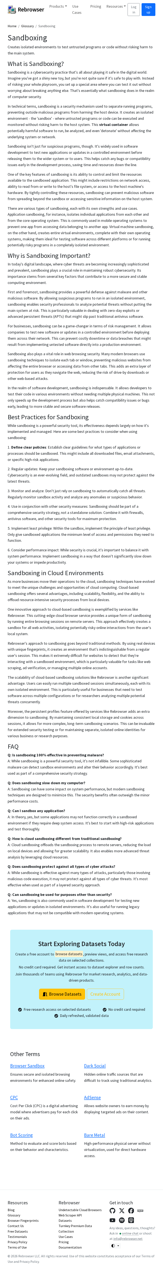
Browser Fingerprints (23, 1221)
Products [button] (56, 6)
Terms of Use (17, 1247)
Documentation (70, 1247)
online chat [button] (130, 1233)
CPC (14, 1097)
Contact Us (16, 1226)
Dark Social (95, 1066)
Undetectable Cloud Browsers (80, 1210)
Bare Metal (94, 1135)
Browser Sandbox (27, 1066)
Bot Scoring (21, 1135)
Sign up (148, 9)
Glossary (27, 26)
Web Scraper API (70, 1215)
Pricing (95, 6)
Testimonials (17, 1237)
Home (12, 26)
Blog (11, 1210)
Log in (133, 9)
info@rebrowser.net (128, 1239)
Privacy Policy (17, 1242)
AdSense (92, 1097)
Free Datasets (18, 1231)
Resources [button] (114, 6)
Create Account (105, 994)
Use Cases (77, 9)
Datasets (65, 1221)
